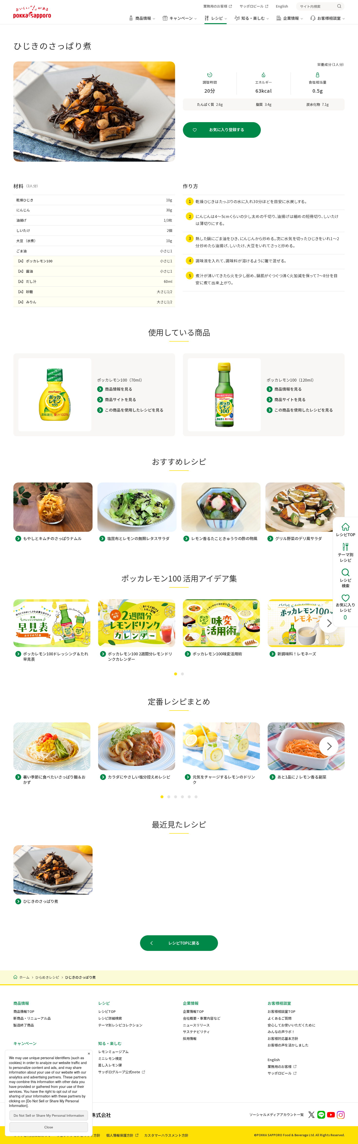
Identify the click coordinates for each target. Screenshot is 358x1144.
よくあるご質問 (280, 1018)
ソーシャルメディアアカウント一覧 (276, 1114)
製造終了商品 (23, 1025)
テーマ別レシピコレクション (120, 1025)
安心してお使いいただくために (291, 1025)
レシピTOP (107, 1011)
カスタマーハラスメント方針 (166, 1135)
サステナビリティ (196, 1031)
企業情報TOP (193, 1011)
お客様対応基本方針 (283, 1038)
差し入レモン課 (110, 1065)
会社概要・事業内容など (201, 1018)
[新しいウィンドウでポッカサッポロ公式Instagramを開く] (341, 1114)
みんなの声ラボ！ (281, 1031)
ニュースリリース (196, 1025)
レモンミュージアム (113, 1051)
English (274, 1059)
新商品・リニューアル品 (32, 1018)
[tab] (175, 673)
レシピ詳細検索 (110, 1018)
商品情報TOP (23, 1011)
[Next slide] (329, 623)
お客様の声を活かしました (288, 1045)
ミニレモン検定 (110, 1058)
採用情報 (190, 1038)
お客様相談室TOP (281, 1011)
